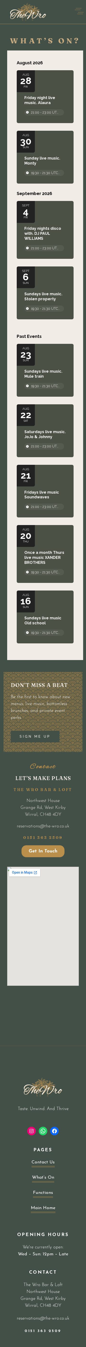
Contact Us (43, 1162)
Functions (43, 1193)
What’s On (43, 1177)
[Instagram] (31, 1131)
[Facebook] (54, 1131)
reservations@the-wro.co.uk (43, 826)
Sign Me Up (35, 736)
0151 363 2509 (43, 837)
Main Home (43, 1208)
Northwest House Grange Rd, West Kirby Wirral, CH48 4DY (43, 808)
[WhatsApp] (43, 1131)
